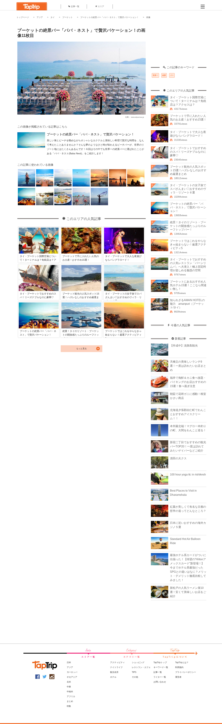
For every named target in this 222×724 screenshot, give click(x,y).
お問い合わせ (159, 682)
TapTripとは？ (182, 662)
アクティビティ (117, 662)
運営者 (178, 677)
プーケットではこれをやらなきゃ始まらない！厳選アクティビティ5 (188, 244)
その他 (135, 677)
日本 (69, 662)
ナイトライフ (116, 667)
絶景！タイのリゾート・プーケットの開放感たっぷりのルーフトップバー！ (188, 226)
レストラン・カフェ (141, 667)
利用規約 (179, 667)
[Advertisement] (178, 44)
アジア (40, 17)
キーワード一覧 (160, 667)
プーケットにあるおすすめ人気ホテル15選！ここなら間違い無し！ (188, 285)
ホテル (113, 677)
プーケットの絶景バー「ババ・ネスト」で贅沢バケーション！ (109, 17)
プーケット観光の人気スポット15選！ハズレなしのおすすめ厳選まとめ (188, 170)
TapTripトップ (160, 662)
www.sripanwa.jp (137, 117)
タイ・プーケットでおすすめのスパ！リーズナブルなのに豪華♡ (188, 152)
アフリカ (71, 696)
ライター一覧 (159, 677)
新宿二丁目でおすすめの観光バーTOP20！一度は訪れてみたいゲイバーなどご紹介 (188, 446)
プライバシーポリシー (185, 672)
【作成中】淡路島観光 (184, 345)
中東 (69, 687)
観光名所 (114, 672)
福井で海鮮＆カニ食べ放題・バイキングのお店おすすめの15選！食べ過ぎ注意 (188, 382)
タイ (52, 17)
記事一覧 (75, 6)
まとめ (70, 701)
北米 (69, 682)
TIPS (134, 672)
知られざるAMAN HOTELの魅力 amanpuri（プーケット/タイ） (187, 304)
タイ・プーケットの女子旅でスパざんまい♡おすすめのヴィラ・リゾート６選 (188, 189)
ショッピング (138, 662)
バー (172, 75)
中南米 (70, 691)
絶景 (164, 75)
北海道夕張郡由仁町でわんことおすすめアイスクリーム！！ (188, 414)
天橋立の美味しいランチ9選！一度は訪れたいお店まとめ (188, 365)
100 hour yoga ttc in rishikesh (188, 474)
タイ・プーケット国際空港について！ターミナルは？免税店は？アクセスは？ (188, 101)
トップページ (22, 17)
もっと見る (81, 348)
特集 (69, 706)
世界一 (155, 75)
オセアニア (72, 677)
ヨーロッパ (72, 672)
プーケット (67, 17)
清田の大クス (178, 458)
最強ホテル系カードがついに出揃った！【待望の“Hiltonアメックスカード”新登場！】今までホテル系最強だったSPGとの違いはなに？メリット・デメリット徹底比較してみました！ (188, 568)
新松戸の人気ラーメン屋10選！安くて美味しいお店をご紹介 (188, 592)
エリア (101, 6)
